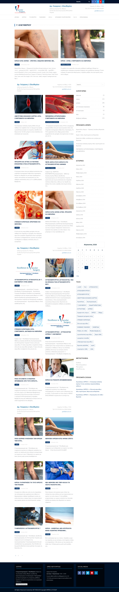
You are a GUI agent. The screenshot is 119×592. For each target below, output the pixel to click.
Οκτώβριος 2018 (80, 203)
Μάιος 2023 (79, 176)
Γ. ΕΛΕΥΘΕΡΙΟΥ (81, 305)
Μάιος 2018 (79, 222)
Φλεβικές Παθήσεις (66, 64)
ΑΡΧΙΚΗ (17, 17)
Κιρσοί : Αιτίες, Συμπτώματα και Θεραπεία (76, 61)
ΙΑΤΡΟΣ (24, 17)
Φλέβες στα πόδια (82, 331)
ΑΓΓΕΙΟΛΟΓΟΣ (93, 287)
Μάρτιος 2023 (80, 184)
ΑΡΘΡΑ (17, 64)
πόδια (91, 349)
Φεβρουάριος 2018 (81, 233)
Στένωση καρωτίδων (82, 323)
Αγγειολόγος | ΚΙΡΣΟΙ (82, 382)
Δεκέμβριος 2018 (80, 195)
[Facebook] (92, 1)
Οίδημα (100, 312)
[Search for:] (81, 2)
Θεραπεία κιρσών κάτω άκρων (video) (59, 439)
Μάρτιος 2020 (80, 192)
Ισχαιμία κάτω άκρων (83, 312)
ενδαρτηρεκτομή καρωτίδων (85, 342)
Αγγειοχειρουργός (91, 301)
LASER (79, 287)
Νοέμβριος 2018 (80, 199)
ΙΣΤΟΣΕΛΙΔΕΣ (80, 110)
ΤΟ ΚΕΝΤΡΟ (32, 17)
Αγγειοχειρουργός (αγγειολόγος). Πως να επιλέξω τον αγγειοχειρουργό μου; (59, 282)
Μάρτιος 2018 (80, 230)
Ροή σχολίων (79, 367)
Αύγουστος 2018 (80, 211)
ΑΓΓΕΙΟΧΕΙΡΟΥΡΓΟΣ (83, 294)
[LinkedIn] (103, 1)
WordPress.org (80, 369)
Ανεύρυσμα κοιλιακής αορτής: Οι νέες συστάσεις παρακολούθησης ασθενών (89, 384)
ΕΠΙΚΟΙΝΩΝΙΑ (84, 17)
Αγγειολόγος (80, 301)
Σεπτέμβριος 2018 (81, 207)
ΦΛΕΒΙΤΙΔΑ (96, 327)
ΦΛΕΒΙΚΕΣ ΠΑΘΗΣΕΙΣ (83, 327)
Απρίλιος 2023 (80, 180)
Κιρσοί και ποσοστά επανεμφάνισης (58, 380)
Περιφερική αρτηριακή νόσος (85, 316)
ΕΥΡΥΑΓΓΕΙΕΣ (81, 309)
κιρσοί (92, 345)
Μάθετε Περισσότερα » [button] (21, 584)
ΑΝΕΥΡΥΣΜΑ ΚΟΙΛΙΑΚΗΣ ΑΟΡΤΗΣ (87, 298)
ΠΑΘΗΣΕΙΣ (42, 17)
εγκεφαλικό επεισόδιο (83, 338)
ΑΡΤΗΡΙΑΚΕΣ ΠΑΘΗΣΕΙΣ (52, 122)
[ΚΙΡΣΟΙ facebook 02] (84, 572)
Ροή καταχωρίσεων (81, 365)
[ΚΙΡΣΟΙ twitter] (88, 572)
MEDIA (50, 17)
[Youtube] (100, 1)
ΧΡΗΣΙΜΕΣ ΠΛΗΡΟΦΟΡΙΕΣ (63, 17)
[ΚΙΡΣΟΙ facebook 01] (79, 572)
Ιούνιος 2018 (79, 218)
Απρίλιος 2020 (80, 188)
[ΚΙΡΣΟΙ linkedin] (96, 572)
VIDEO (47, 218)
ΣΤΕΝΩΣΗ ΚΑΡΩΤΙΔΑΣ (83, 320)
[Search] (89, 2)
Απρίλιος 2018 (80, 226)
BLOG (75, 17)
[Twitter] (98, 1)
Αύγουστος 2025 (80, 165)
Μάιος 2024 (79, 169)
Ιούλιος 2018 (79, 214)
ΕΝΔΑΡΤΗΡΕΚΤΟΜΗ (95, 305)
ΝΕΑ (77, 114)
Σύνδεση (78, 363)
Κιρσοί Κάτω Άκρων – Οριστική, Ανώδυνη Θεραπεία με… (35, 61)
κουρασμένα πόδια (82, 349)
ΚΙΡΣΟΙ (94, 312)
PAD (85, 287)
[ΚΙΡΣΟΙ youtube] (92, 572)
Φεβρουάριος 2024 (81, 173)
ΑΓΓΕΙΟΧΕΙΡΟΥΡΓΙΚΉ (83, 291)
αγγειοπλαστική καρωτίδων (84, 334)
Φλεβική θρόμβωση (95, 331)
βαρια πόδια (98, 334)
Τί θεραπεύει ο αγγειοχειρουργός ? (27, 528)
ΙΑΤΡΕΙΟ (90, 309)
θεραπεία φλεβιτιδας (82, 345)
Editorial (17, 168)
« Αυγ (77, 276)
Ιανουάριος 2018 (80, 237)
